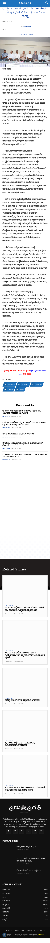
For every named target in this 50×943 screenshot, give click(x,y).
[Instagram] (15, 831)
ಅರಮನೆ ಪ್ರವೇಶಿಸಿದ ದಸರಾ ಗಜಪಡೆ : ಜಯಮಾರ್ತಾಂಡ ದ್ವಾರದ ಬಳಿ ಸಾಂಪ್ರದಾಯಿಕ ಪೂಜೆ (24, 423)
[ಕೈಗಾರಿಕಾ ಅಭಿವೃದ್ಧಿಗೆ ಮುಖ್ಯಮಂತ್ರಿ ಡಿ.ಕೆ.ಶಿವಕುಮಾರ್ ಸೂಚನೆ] (25, 724)
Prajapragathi (27, 26)
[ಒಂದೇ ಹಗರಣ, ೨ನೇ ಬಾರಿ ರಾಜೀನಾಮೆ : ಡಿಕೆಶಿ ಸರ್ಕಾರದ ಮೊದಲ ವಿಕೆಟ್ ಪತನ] (25, 769)
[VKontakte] (34, 831)
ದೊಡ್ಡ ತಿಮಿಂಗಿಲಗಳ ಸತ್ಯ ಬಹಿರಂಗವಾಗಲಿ (18, 434)
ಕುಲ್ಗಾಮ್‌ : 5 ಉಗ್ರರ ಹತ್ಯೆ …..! (26, 846)
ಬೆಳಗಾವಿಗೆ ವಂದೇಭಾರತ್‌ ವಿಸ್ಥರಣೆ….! (29, 870)
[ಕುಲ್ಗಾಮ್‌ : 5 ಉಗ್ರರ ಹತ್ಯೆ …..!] (8, 850)
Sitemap (29, 930)
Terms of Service (19, 930)
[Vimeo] (28, 831)
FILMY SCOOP (42, 935)
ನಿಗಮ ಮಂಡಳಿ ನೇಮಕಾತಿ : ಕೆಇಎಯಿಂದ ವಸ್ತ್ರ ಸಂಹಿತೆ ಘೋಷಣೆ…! (31, 860)
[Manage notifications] (4, 935)
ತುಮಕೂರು (31, 34)
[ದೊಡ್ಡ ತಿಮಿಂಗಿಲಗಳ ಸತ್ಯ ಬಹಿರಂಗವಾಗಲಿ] (25, 681)
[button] (4, 3)
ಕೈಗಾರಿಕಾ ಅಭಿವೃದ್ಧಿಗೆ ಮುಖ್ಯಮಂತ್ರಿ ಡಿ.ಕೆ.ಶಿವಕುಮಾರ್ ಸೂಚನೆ (22, 444)
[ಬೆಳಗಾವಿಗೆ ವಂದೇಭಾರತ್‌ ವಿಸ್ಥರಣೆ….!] (8, 873)
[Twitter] (21, 831)
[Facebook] (8, 831)
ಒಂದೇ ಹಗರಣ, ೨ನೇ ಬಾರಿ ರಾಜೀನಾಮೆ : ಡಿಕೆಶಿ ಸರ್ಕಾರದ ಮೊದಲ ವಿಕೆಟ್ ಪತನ (24, 456)
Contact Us (8, 930)
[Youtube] (41, 831)
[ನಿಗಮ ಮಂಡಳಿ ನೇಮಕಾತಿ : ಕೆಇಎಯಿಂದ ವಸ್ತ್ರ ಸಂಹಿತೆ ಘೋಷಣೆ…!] (8, 861)
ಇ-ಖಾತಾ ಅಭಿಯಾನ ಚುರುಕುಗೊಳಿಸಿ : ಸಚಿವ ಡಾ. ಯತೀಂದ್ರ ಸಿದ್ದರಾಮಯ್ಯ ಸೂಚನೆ (21, 412)
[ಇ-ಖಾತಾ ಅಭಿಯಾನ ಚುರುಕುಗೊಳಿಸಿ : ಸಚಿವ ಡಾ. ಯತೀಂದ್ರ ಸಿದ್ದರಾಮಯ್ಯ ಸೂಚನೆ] (25, 589)
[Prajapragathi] (19, 26)
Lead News (24, 34)
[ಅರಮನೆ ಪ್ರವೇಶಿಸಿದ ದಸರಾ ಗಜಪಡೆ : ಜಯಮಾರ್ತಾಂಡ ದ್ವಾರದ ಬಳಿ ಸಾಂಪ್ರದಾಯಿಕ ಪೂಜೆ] (25, 634)
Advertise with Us (39, 930)
